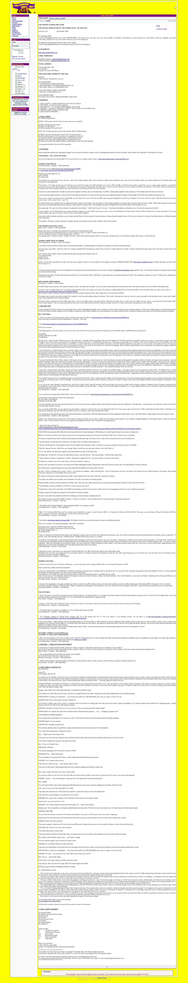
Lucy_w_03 (21, 80)
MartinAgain (21, 78)
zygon (19, 76)
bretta (48, 21)
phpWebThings (102, 978)
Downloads (16, 26)
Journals (15, 36)
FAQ (13, 27)
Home (14, 18)
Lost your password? (18, 58)
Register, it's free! (17, 56)
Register (15, 31)
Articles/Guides (17, 21)
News (14, 19)
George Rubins (22, 74)
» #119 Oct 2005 (161, 29)
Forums (15, 23)
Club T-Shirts (16, 34)
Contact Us (16, 32)
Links (14, 29)
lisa (19, 70)
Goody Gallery (17, 24)
